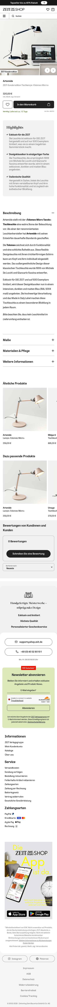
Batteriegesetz (12, 792)
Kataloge (9, 750)
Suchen (18, 16)
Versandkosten (12, 767)
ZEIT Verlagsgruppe (14, 742)
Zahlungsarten (11, 784)
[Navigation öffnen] (4, 16)
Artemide (8, 81)
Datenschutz (28, 979)
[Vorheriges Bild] (53, 70)
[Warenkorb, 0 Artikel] (53, 9)
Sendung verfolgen (14, 771)
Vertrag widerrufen (14, 796)
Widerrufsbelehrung (28, 984)
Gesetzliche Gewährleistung (18, 800)
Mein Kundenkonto (14, 746)
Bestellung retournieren (16, 776)
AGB (28, 973)
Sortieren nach (11, 565)
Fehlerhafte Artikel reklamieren (20, 780)
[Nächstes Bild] (47, 70)
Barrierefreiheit (28, 990)
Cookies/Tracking (28, 995)
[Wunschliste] (47, 9)
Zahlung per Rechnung (15, 788)
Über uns (9, 754)
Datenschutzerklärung (36, 722)
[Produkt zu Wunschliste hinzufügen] (7, 104)
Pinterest (44, 958)
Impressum (28, 968)
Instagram (17, 958)
